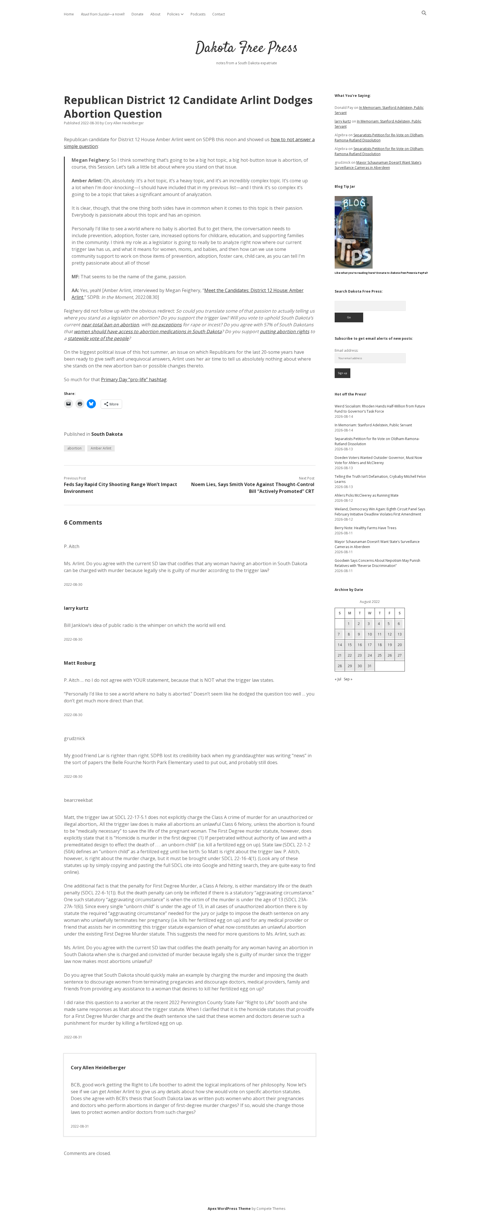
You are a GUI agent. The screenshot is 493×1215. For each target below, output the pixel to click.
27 (400, 655)
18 (380, 644)
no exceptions (166, 324)
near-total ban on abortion (110, 324)
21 (340, 655)
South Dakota (107, 434)
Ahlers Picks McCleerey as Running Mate (367, 495)
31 (370, 666)
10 (370, 634)
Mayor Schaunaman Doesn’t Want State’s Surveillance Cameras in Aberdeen (378, 165)
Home (69, 14)
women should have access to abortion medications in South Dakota (148, 331)
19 (390, 644)
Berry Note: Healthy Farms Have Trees (365, 527)
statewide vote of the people (98, 338)
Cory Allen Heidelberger (98, 1067)
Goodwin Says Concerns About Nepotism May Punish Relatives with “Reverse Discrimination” (377, 563)
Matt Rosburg (80, 663)
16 (360, 644)
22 (350, 655)
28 (340, 666)
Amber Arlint (101, 448)
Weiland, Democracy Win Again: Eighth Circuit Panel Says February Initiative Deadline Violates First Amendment (380, 512)
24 (370, 655)
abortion (74, 448)
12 (390, 634)
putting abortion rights (284, 331)
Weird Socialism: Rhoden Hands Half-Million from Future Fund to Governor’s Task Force (380, 409)
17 (370, 644)
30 (360, 666)
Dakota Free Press (246, 48)
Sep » (348, 679)
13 (400, 634)
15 (350, 644)
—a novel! (103, 14)
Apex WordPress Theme (229, 1208)
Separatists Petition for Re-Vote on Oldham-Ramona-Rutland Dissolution (379, 138)
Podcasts (198, 14)
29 (350, 666)
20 (400, 644)
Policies (173, 14)
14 (340, 644)
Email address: (346, 350)
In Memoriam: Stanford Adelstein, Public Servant (373, 425)
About (155, 14)
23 (360, 655)
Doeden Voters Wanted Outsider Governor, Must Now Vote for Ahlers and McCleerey (378, 460)
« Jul (338, 679)
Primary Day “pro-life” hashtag (134, 379)
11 (380, 634)
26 (390, 655)
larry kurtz (76, 608)
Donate (138, 14)
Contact (218, 14)
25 (380, 655)
